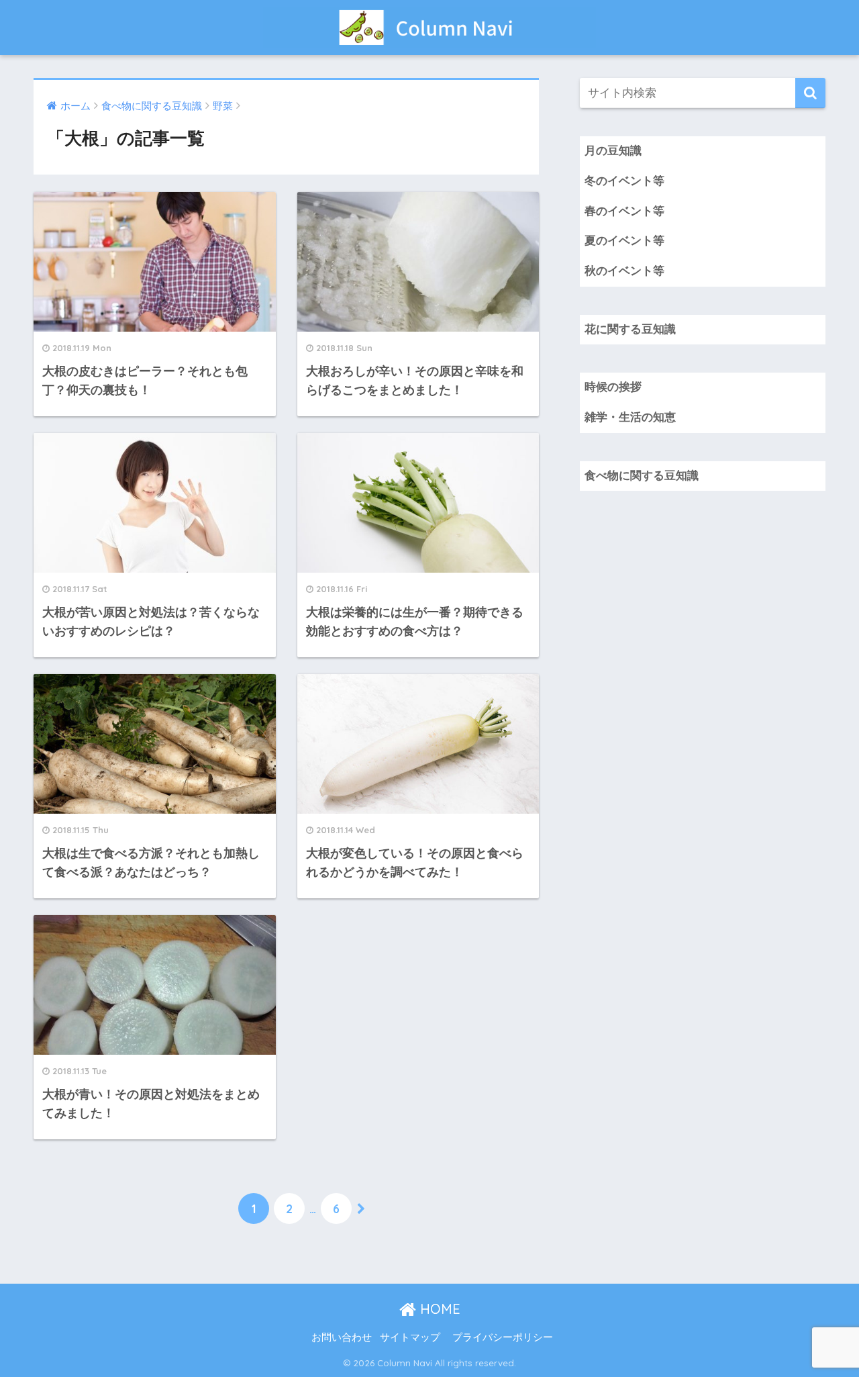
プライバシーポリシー (502, 1337)
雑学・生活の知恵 (630, 417)
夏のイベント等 (624, 240)
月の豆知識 (613, 150)
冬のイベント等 (624, 181)
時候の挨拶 (613, 387)
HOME (438, 1308)
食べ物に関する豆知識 (642, 475)
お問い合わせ (341, 1337)
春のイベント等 (624, 211)
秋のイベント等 (624, 271)
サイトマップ (410, 1337)
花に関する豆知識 (630, 329)
